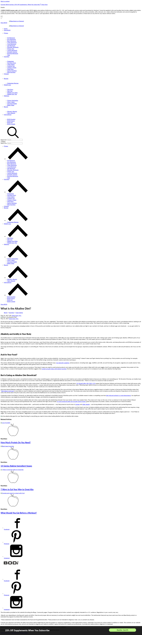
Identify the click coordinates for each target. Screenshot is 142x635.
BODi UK (10, 122)
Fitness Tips (10, 48)
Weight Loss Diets (12, 92)
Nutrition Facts (11, 63)
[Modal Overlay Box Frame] (71, 630)
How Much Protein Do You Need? (16, 443)
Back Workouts (11, 41)
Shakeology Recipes (12, 83)
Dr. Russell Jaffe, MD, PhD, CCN (86, 383)
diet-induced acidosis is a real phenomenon (118, 395)
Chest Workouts (12, 42)
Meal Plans (10, 69)
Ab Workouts (11, 38)
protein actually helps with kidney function (54, 369)
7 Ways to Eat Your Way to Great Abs (17, 490)
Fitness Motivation (12, 100)
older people (86, 404)
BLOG (5, 312)
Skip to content (5, 1)
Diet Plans (10, 89)
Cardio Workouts (12, 50)
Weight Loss (7, 85)
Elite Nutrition (11, 72)
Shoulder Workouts (12, 47)
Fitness (6, 33)
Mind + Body (11, 102)
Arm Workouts (11, 39)
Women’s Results (12, 111)
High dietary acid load (7, 391)
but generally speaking (62, 363)
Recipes (6, 78)
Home (5, 28)
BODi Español (11, 119)
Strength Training (12, 52)
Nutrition (6, 56)
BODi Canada (11, 124)
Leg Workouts (11, 45)
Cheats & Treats (11, 67)
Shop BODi (4, 22)
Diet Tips (9, 91)
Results (6, 106)
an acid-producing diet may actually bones (71, 401)
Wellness (6, 96)
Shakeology (10, 61)
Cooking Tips (11, 66)
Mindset (6, 74)
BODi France (11, 121)
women (77, 404)
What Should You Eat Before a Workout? (19, 513)
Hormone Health (12, 103)
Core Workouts (11, 44)
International (7, 114)
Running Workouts (12, 53)
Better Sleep (10, 105)
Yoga (8, 55)
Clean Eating (10, 64)
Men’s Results (11, 113)
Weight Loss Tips (12, 94)
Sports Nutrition (12, 70)
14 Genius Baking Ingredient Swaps (16, 466)
